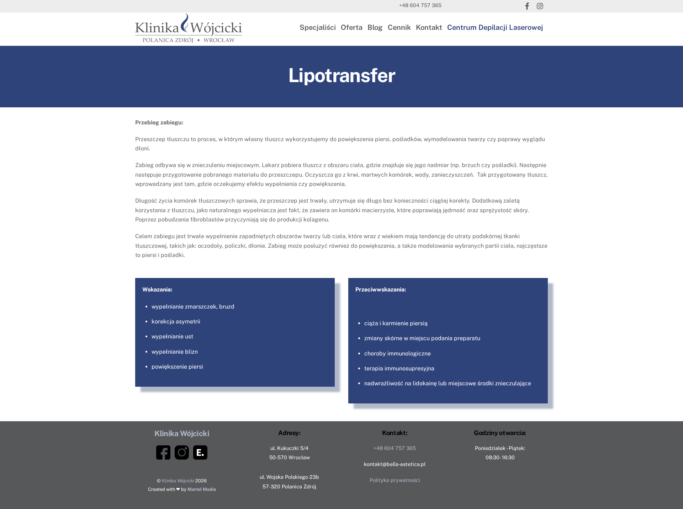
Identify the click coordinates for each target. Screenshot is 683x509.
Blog (375, 27)
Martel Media (201, 489)
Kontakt (429, 27)
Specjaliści (318, 27)
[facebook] (527, 5)
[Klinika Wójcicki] (188, 39)
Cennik (399, 27)
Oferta (351, 27)
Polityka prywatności (395, 480)
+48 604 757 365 (420, 5)
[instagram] (540, 5)
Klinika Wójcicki (178, 480)
